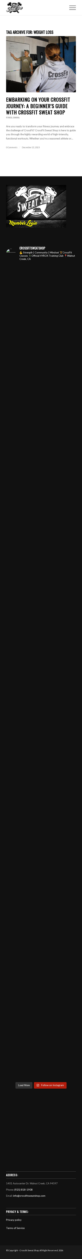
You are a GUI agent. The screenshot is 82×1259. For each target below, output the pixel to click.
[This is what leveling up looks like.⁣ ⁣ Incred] (41, 896)
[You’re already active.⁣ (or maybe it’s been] (41, 284)
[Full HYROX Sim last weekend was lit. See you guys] (41, 774)
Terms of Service (15, 1228)
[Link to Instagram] (61, 1254)
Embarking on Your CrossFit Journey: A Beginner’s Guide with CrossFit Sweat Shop (38, 106)
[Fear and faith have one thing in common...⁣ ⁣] (41, 366)
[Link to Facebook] (56, 1254)
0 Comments (11, 147)
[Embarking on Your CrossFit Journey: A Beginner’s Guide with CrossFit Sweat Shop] (41, 64)
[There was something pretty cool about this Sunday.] (41, 651)
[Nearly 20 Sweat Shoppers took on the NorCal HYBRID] (41, 488)
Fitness (9, 117)
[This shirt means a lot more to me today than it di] (41, 610)
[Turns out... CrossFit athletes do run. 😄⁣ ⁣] (41, 570)
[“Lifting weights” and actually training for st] (41, 325)
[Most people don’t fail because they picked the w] (41, 733)
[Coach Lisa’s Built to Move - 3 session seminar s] (41, 814)
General (16, 117)
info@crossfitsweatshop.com (29, 1195)
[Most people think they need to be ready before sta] (41, 1059)
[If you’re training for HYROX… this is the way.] (41, 855)
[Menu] (70, 7)
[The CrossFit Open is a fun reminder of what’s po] (41, 1018)
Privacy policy (14, 1219)
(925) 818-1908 (23, 1189)
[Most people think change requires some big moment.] (41, 977)
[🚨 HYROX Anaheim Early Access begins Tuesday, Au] (41, 407)
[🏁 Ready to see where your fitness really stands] (41, 447)
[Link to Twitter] (67, 1254)
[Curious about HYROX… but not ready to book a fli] (41, 937)
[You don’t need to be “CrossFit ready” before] (41, 692)
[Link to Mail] (73, 1254)
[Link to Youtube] (50, 1254)
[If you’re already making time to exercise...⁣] (41, 529)
